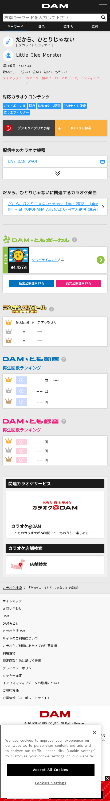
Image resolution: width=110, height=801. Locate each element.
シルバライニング (45, 260)
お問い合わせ (12, 608)
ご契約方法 (11, 690)
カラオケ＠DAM (14, 631)
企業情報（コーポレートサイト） (27, 698)
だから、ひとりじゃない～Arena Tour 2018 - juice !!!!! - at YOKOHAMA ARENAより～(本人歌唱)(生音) (53, 206)
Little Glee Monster (38, 55)
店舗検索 (38, 564)
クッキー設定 (12, 675)
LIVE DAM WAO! (22, 161)
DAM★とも (11, 623)
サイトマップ (12, 601)
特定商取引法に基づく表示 (22, 660)
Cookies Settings (50, 783)
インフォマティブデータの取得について (31, 683)
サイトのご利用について (20, 638)
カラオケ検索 (12, 588)
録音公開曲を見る (78, 283)
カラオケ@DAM (26, 526)
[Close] (94, 732)
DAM (6, 616)
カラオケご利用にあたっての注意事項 (30, 646)
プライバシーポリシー (19, 668)
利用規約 (9, 653)
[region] (50, 762)
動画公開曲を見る (31, 283)
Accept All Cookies (50, 769)
